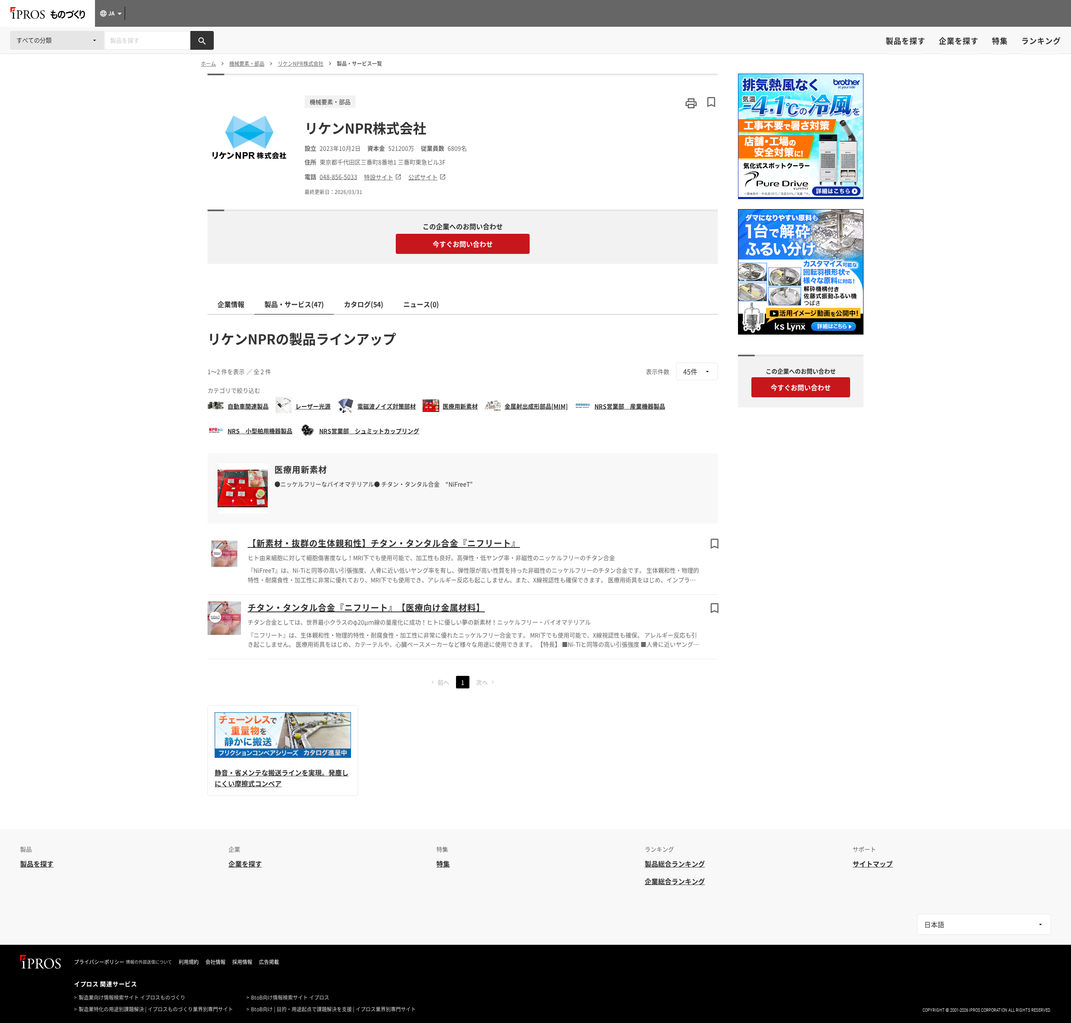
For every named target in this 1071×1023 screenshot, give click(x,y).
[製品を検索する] (202, 40)
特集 (1000, 40)
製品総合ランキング (675, 864)
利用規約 (189, 962)
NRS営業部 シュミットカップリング (369, 431)
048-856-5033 (338, 176)
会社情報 (215, 962)
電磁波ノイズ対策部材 (386, 406)
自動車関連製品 (248, 406)
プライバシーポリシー (99, 962)
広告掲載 (269, 962)
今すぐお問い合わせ (463, 244)
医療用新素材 (460, 406)
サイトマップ (873, 864)
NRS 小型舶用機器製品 (260, 431)
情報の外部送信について (149, 961)
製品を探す (905, 40)
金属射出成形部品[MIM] (536, 406)
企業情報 (231, 304)
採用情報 (242, 962)
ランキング (1041, 40)
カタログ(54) (363, 304)
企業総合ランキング (675, 881)
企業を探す (959, 40)
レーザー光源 (313, 406)
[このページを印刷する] (691, 103)
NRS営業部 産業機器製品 (629, 406)
